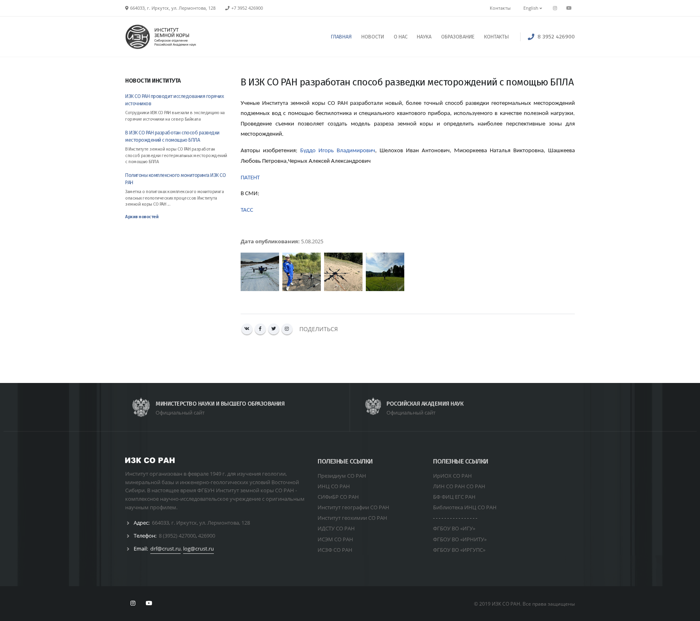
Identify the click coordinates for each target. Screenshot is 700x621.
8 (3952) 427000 (177, 535)
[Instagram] (287, 328)
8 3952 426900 (556, 36)
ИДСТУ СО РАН (336, 528)
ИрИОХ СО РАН (452, 475)
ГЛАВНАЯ (341, 37)
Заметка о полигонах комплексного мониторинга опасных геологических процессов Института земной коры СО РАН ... (174, 198)
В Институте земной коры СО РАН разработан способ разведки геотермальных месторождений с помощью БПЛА (176, 155)
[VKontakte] (246, 328)
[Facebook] (260, 328)
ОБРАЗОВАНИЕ (457, 37)
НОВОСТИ (372, 37)
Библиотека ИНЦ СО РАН (465, 507)
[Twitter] (273, 328)
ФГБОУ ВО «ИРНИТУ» (460, 539)
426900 (206, 535)
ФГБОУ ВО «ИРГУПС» (459, 549)
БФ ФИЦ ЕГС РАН (454, 496)
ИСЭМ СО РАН (335, 539)
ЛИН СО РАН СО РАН (459, 486)
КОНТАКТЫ (496, 37)
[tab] (176, 85)
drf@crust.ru (165, 548)
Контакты (500, 8)
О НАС (401, 37)
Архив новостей (141, 216)
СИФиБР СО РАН (338, 496)
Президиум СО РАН (342, 475)
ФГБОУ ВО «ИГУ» (454, 528)
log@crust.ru (198, 548)
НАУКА (424, 37)
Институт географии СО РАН (353, 507)
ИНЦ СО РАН (334, 486)
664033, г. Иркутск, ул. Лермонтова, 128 (201, 522)
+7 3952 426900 (247, 8)
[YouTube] (568, 8)
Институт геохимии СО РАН (352, 517)
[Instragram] (555, 8)
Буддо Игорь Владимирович (337, 151)
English (531, 8)
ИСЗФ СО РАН (335, 549)
